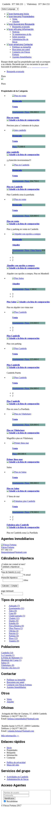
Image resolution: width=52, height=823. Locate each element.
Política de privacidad (16, 762)
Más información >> (10, 735)
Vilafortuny (6, 665)
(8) (13, 665)
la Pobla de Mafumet (10, 658)
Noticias (15, 32)
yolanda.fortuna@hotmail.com (20, 731)
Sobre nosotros (18, 37)
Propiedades (27, 16)
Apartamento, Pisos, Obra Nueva (27, 250)
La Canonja (6, 655)
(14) (11, 653)
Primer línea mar (15, 459)
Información (27, 29)
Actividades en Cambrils (17, 777)
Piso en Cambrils (15, 187)
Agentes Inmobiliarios (21, 57)
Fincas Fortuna (7, 547)
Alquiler (15, 21)
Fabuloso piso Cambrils (18, 525)
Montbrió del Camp (10, 660)
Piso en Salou (13, 488)
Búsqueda (29, 24)
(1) (13, 655)
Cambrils (5, 653)
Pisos (14, 146)
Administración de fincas (17, 779)
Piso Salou (11, 302)
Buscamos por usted (21, 49)
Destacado (17, 101)
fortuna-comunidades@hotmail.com (23, 718)
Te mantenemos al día (21, 34)
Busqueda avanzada (21, 26)
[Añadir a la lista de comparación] (23, 120)
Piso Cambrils (13, 336)
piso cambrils (13, 152)
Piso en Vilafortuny (16, 430)
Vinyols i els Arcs (9, 668)
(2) (18, 668)
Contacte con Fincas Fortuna (19, 685)
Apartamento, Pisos (21, 112)
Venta (14, 19)
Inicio (26, 14)
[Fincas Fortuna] (8, 545)
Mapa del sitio (13, 765)
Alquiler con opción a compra (21, 265)
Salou (4, 663)
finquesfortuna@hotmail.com (14, 552)
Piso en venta (13, 117)
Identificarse (9, 798)
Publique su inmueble (21, 47)
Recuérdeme (12, 801)
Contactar (28, 44)
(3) (8, 663)
